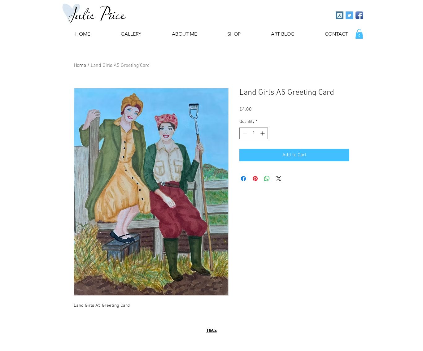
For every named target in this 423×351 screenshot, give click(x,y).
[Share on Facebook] (243, 178)
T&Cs (211, 330)
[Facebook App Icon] (359, 15)
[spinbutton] (253, 133)
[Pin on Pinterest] (255, 178)
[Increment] (263, 133)
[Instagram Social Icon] (339, 15)
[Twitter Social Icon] (349, 15)
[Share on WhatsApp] (267, 178)
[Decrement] (244, 133)
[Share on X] (278, 178)
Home (80, 66)
